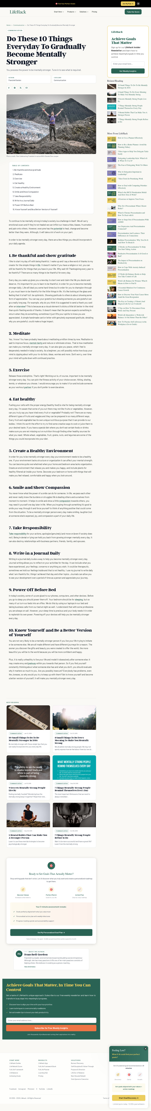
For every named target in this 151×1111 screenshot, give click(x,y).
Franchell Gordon (14, 80)
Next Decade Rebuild (78, 1076)
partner (27, 387)
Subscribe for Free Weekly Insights (51, 1028)
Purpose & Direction (78, 1070)
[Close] (138, 3)
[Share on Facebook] (8, 87)
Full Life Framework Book (47, 1066)
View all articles (30, 967)
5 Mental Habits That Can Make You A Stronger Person (28, 836)
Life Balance (13, 1073)
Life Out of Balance (77, 1073)
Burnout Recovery (77, 1063)
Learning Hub (43, 1073)
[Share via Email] (26, 87)
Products (70, 12)
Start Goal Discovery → (128, 1098)
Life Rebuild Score (15, 1066)
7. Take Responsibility (22, 196)
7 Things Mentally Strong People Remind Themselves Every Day (72, 789)
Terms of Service (109, 1098)
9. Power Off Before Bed (23, 205)
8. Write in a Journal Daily (23, 200)
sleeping (79, 599)
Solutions (83, 12)
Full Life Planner (43, 1070)
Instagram (22, 1089)
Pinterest (31, 1089)
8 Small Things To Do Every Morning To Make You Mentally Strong (72, 740)
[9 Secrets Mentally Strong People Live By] (28, 767)
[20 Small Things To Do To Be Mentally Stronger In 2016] (28, 717)
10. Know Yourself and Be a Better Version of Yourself (35, 209)
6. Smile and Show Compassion (26, 192)
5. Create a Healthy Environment (26, 187)
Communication (18, 25)
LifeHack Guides (15, 1063)
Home (8, 25)
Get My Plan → (128, 4)
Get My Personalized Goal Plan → (51, 932)
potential (58, 228)
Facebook (13, 1089)
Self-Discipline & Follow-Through (82, 1066)
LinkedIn (49, 1089)
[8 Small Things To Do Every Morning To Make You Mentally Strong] (74, 717)
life (39, 265)
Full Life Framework (16, 1070)
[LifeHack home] (17, 12)
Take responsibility (17, 533)
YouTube (42, 1089)
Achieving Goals (15, 1076)
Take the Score (133, 12)
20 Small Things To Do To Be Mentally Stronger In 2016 (24, 739)
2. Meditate (17, 174)
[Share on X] (20, 87)
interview (21, 306)
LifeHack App (43, 1063)
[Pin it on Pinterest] (14, 87)
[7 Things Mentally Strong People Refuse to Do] (74, 815)
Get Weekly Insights (128, 71)
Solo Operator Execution (79, 1079)
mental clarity (35, 343)
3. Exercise (17, 178)
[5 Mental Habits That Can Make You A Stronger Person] (28, 815)
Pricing (94, 12)
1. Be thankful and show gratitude (27, 170)
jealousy (32, 663)
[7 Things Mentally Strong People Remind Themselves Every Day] (74, 767)
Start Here (58, 12)
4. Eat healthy (18, 183)
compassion (64, 500)
